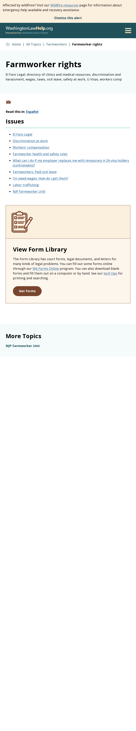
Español (32, 111)
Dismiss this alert (68, 18)
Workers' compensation (31, 147)
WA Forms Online (46, 268)
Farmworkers (56, 44)
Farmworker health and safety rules (40, 154)
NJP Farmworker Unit (29, 191)
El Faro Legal (22, 134)
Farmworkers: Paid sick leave (35, 172)
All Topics (33, 44)
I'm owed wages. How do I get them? (40, 178)
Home (16, 44)
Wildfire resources (64, 5)
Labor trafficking (26, 185)
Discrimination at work (30, 141)
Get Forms (27, 291)
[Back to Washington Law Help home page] (29, 28)
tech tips (110, 273)
